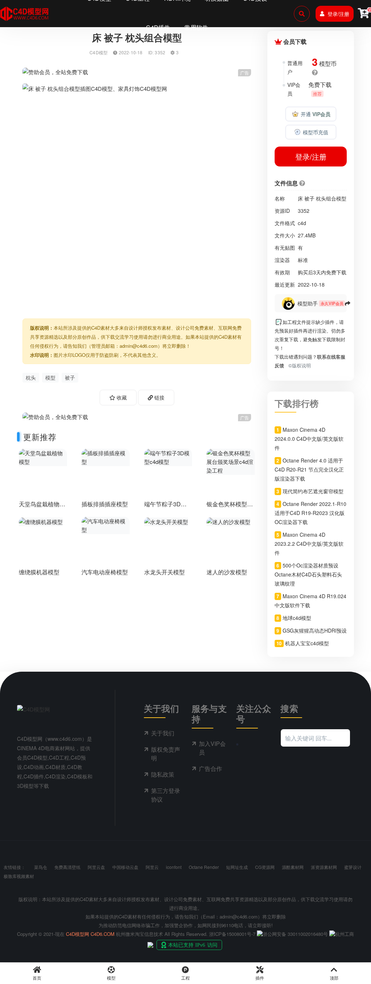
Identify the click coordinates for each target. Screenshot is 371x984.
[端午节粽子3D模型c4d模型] (168, 456)
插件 (259, 978)
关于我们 (162, 733)
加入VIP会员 (212, 747)
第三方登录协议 (165, 794)
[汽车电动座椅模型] (106, 524)
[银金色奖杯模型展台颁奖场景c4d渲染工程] (231, 461)
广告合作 (210, 768)
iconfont (174, 867)
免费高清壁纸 (67, 867)
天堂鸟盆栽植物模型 (42, 507)
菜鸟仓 (40, 867)
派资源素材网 (324, 867)
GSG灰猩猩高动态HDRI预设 (315, 630)
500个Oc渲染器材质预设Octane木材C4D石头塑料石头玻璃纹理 (308, 574)
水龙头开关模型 (164, 572)
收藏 (121, 397)
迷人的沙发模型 (227, 572)
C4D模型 (98, 52)
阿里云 (152, 867)
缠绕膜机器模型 (39, 572)
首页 (37, 978)
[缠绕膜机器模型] (41, 521)
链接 (158, 397)
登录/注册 (338, 13)
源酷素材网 (293, 867)
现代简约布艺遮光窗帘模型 (313, 491)
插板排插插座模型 (105, 504)
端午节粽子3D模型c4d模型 (165, 507)
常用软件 (196, 27)
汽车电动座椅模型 (105, 572)
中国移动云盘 (125, 867)
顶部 (334, 978)
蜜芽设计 (353, 867)
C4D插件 (158, 27)
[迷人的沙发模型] (228, 521)
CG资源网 (265, 867)
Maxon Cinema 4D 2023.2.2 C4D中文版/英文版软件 (309, 543)
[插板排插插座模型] (106, 456)
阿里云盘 (96, 867)
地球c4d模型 (297, 617)
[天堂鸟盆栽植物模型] (43, 456)
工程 (185, 978)
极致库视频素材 (19, 876)
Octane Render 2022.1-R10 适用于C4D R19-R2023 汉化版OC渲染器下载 (310, 512)
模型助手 (307, 303)
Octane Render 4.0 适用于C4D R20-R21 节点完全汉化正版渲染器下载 (309, 469)
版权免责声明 (165, 753)
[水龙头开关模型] (166, 521)
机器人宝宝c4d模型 (307, 643)
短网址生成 (237, 867)
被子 (70, 377)
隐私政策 (162, 774)
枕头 (31, 377)
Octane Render (204, 867)
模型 (50, 377)
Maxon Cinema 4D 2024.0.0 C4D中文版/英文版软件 (309, 438)
